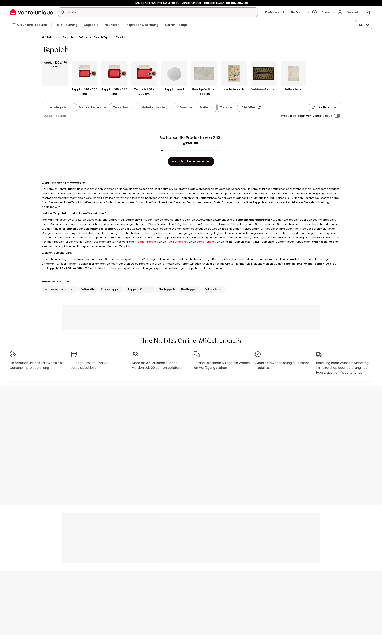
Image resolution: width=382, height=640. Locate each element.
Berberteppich (206, 242)
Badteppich (189, 289)
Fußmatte (88, 289)
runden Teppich (147, 242)
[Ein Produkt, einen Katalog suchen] (62, 12)
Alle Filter (248, 107)
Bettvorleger (213, 289)
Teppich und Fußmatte (77, 37)
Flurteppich (167, 289)
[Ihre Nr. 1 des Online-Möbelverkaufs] (31, 12)
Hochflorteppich (177, 242)
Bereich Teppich (103, 37)
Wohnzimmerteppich (60, 289)
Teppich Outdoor (140, 289)
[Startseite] (43, 37)
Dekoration (53, 37)
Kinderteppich (111, 289)
